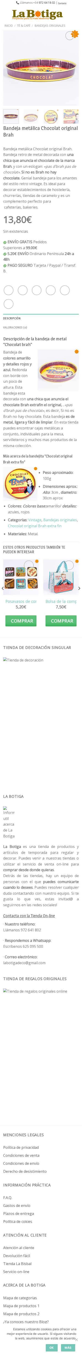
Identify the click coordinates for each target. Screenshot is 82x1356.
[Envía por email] (51, 290)
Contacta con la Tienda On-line (29, 915)
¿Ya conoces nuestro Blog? (26, 1321)
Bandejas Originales (50, 25)
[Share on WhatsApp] (8, 290)
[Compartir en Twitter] (37, 290)
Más (68, 1347)
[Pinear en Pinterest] (65, 290)
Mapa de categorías (20, 1297)
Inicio (9, 25)
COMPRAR (22, 621)
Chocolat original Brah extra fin (35, 525)
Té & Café (23, 25)
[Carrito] (76, 15)
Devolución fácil (16, 1255)
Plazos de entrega (18, 1213)
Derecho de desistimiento (25, 1171)
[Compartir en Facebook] (23, 290)
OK (51, 1347)
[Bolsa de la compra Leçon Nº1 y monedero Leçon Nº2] (61, 577)
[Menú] (6, 14)
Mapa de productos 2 (21, 1313)
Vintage (34, 519)
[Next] (71, 67)
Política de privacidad (21, 1147)
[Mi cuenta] (68, 15)
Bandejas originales (60, 519)
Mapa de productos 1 (21, 1305)
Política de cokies (17, 1221)
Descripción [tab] (11, 318)
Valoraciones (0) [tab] (15, 327)
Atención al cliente (18, 1247)
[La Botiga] (37, 14)
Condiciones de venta (21, 1155)
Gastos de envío (16, 1205)
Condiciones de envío (21, 1163)
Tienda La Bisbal (17, 1263)
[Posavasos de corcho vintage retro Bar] (21, 577)
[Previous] (10, 67)
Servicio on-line (16, 1271)
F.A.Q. (7, 1197)
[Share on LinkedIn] (8, 304)
